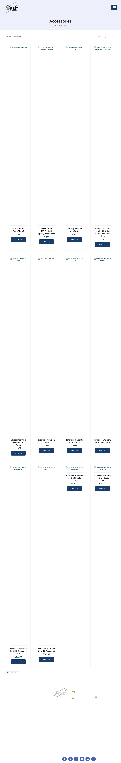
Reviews (57, 729)
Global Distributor (78, 718)
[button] (114, 7)
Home (56, 25)
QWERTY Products (99, 725)
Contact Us (58, 736)
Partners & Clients (61, 740)
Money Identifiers (98, 736)
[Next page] (18, 673)
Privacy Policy (77, 729)
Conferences (77, 733)
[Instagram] (76, 759)
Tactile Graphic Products (101, 729)
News (56, 725)
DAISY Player (97, 722)
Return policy (77, 722)
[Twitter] (70, 759)
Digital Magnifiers (98, 749)
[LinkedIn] (87, 759)
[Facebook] (64, 759)
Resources (58, 733)
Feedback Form (78, 736)
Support (57, 722)
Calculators (96, 733)
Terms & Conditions (79, 725)
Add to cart (18, 239)
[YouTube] (82, 759)
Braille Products (98, 718)
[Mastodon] (93, 759)
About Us (57, 718)
